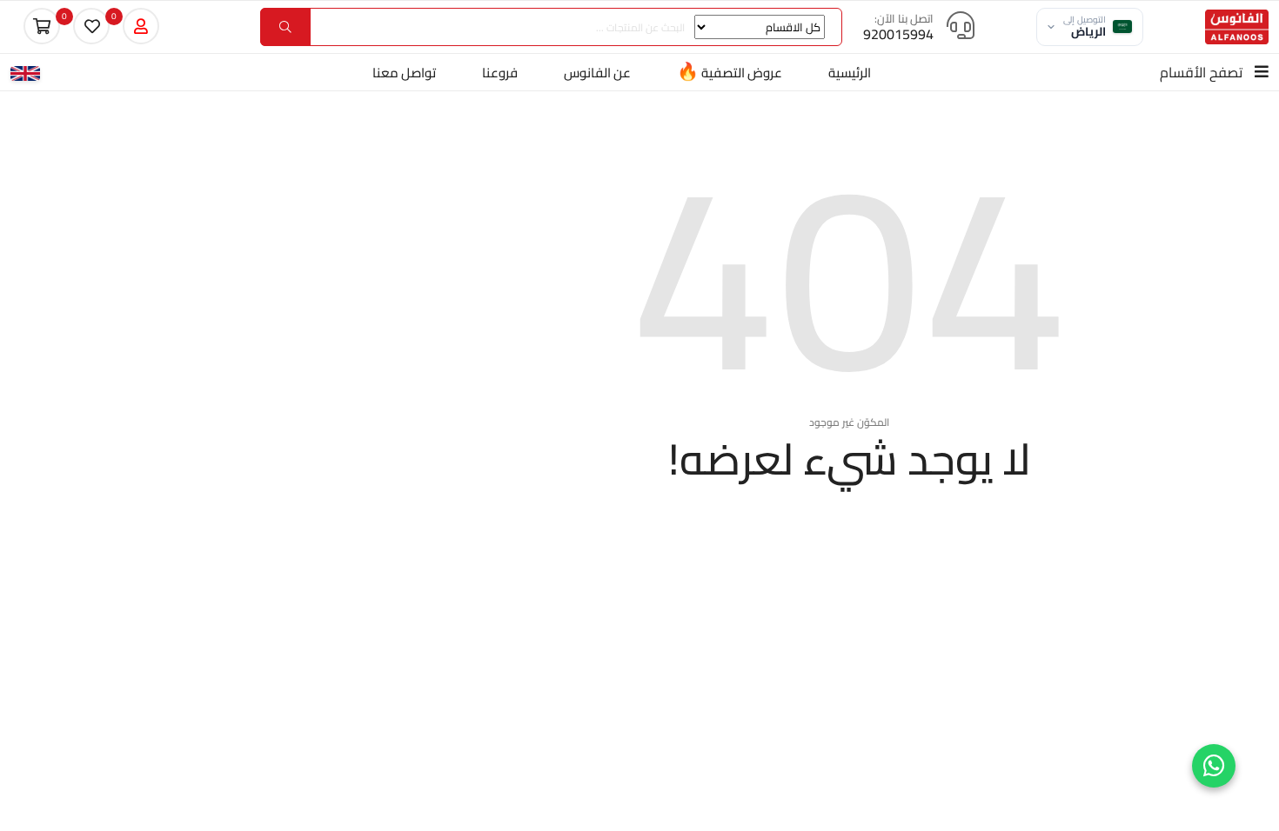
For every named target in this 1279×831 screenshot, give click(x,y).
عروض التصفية (729, 71)
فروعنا (500, 72)
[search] (285, 27)
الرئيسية (849, 72)
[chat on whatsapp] (1213, 766)
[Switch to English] (25, 72)
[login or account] (141, 26)
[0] (91, 26)
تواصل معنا (404, 72)
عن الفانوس (597, 72)
